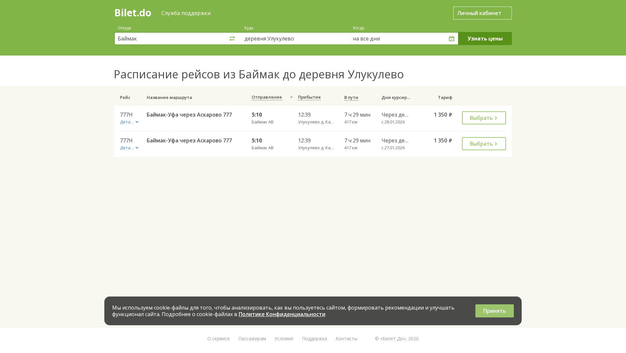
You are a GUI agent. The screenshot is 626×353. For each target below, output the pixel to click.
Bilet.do (132, 12)
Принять (494, 310)
